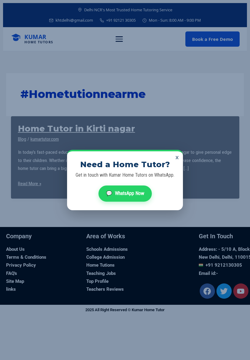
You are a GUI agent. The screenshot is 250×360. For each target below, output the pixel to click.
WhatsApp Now (125, 193)
